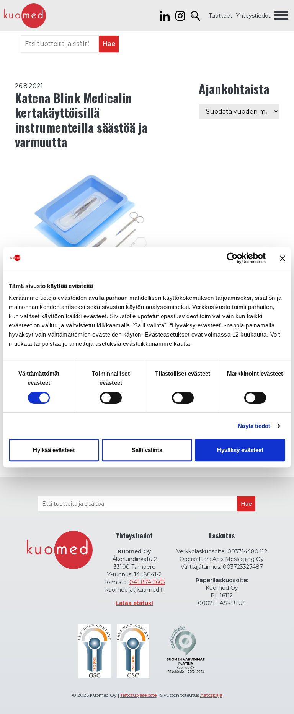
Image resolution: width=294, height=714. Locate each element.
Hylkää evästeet (54, 450)
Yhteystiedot (253, 15)
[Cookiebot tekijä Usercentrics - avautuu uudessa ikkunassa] (232, 258)
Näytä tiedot (254, 426)
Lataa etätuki (134, 603)
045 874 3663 (147, 582)
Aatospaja (211, 695)
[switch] (111, 398)
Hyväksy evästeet (240, 450)
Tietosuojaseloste (138, 695)
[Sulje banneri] (282, 258)
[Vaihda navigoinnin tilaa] (281, 15)
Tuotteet (220, 15)
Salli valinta (147, 450)
